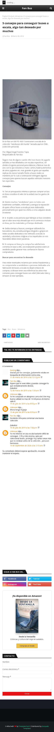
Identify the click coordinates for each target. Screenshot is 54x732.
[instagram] (14, 584)
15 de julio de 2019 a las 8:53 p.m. (24, 403)
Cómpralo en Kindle (27, 646)
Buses (14, 329)
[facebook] (14, 579)
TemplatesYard (24, 726)
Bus (9, 329)
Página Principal (8, 16)
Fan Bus (27, 8)
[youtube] (39, 584)
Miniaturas (18, 16)
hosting (13, 370)
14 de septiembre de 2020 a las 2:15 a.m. (27, 445)
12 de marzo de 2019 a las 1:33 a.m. (25, 390)
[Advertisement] (27, 58)
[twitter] (39, 579)
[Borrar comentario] (41, 377)
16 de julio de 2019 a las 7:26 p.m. (24, 427)
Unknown (14, 394)
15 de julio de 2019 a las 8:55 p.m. (24, 412)
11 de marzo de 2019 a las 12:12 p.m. (25, 377)
